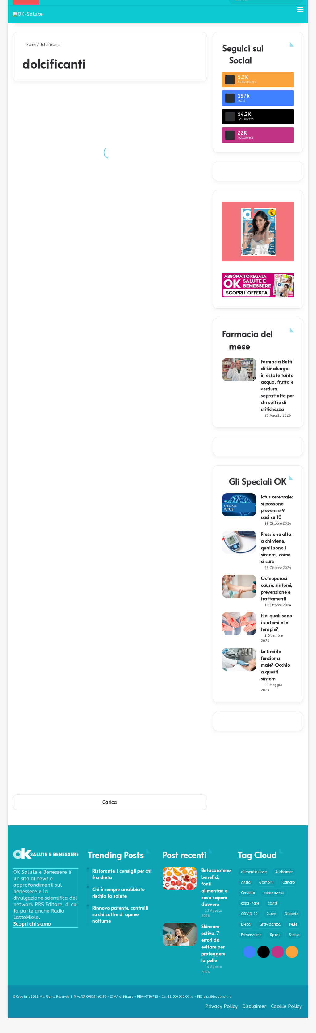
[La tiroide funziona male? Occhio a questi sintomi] (239, 659)
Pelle (293, 924)
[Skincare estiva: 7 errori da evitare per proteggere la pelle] (180, 934)
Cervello (248, 893)
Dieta (246, 924)
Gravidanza (270, 924)
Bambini (266, 882)
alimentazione (254, 872)
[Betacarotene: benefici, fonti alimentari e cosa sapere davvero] (180, 878)
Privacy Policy (221, 1006)
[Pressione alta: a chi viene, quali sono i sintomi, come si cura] (239, 542)
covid (272, 903)
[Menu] (300, 12)
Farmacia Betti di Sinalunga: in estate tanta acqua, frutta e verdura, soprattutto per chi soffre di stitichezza (277, 385)
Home (30, 45)
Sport (275, 935)
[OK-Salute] (28, 14)
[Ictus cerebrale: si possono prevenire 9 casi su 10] (239, 504)
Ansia (246, 882)
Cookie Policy (286, 1006)
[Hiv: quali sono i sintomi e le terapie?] (239, 623)
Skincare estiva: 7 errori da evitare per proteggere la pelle (213, 943)
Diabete (291, 914)
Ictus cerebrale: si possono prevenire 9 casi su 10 (277, 506)
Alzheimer (284, 872)
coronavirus (274, 893)
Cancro (288, 882)
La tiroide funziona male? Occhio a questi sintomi (275, 664)
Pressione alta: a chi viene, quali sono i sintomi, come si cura (276, 547)
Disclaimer (254, 1006)
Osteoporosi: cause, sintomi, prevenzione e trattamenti (276, 588)
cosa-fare (250, 903)
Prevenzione (251, 935)
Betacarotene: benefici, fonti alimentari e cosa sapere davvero (216, 887)
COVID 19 (249, 914)
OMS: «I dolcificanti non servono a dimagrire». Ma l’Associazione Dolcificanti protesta (154, 440)
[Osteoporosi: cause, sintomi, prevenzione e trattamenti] (239, 586)
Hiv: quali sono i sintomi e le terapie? (276, 622)
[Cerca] (289, 12)
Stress (294, 935)
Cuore (271, 914)
